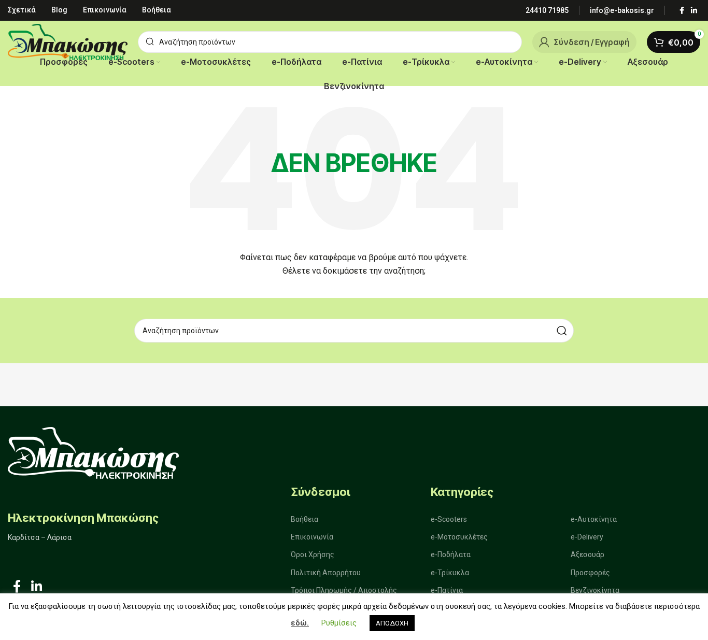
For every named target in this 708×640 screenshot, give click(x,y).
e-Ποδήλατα (451, 554)
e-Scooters (449, 519)
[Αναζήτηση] (562, 331)
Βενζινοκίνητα (595, 590)
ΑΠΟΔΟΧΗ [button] (392, 623)
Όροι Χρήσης (312, 554)
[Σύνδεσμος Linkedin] (694, 11)
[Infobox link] (547, 10)
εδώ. (300, 623)
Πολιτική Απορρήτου (326, 572)
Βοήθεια (304, 519)
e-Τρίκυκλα (450, 572)
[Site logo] (68, 41)
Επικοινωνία (312, 537)
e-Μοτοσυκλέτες (459, 537)
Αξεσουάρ (587, 554)
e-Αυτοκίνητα (594, 519)
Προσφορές (590, 572)
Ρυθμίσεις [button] (339, 623)
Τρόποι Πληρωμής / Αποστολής (344, 590)
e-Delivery (587, 537)
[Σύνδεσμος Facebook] (681, 11)
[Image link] (93, 452)
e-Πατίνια (447, 590)
